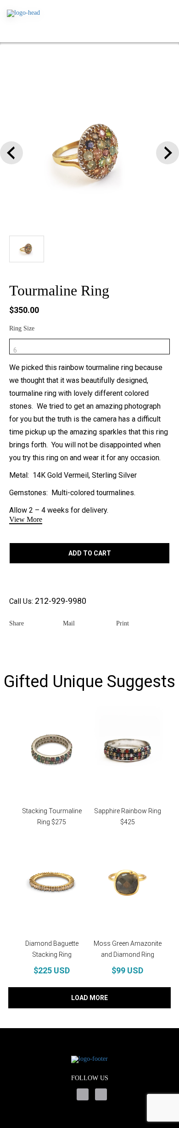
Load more (89, 997)
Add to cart (89, 553)
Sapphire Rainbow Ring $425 (127, 816)
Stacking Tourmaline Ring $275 (52, 816)
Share (16, 623)
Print (122, 623)
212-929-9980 (60, 601)
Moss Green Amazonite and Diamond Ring (128, 949)
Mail (69, 623)
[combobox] (89, 346)
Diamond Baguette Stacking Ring (51, 949)
